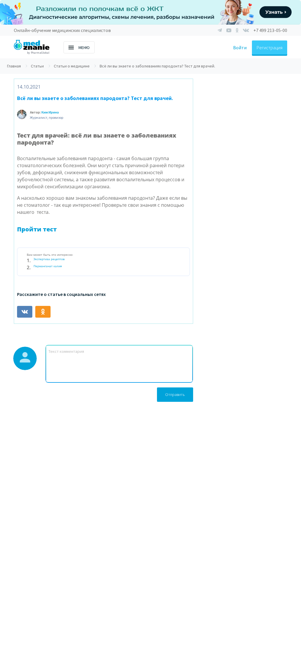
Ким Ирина (50, 112)
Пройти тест (37, 229)
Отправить (175, 394)
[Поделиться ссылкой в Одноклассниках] (43, 312)
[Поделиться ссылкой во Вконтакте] (24, 312)
